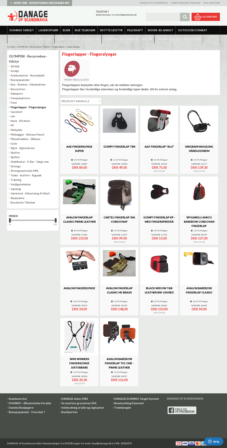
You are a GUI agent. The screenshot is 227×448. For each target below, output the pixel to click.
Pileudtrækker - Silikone (25, 139)
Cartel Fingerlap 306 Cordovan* (119, 219)
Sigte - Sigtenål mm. (23, 148)
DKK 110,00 (159, 171)
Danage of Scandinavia (154, 2)
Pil (12, 125)
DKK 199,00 (199, 171)
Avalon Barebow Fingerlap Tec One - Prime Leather (119, 363)
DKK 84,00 (79, 167)
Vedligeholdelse (21, 184)
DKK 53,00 (159, 238)
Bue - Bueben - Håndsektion (28, 84)
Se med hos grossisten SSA (78, 403)
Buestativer (18, 89)
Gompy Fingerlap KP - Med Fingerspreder (159, 219)
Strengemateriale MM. (25, 170)
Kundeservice (18, 398)
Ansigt (15, 70)
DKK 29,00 (79, 384)
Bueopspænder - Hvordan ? (27, 412)
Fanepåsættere (20, 98)
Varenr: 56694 (199, 305)
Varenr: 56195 (119, 305)
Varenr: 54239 (199, 235)
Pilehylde (16, 129)
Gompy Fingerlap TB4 (119, 146)
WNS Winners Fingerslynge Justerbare (79, 363)
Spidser (15, 157)
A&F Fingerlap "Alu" (159, 146)
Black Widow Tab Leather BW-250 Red (159, 290)
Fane (14, 102)
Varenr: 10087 (79, 164)
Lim (13, 116)
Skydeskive (17, 198)
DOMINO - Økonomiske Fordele (30, 403)
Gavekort (17, 111)
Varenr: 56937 (119, 376)
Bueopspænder (20, 79)
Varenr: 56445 (159, 305)
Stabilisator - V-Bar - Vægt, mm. (30, 161)
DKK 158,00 (119, 242)
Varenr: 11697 (119, 235)
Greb (14, 143)
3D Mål (15, 66)
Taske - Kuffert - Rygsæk (26, 175)
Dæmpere (17, 93)
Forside (11, 46)
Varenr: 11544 (79, 235)
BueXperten (69, 412)
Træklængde (122, 407)
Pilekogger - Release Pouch (27, 134)
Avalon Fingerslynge (79, 288)
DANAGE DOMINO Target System (136, 398)
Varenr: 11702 (159, 235)
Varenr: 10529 (159, 164)
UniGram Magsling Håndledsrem (199, 148)
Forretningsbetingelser (185, 2)
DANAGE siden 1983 (74, 398)
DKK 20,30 (79, 380)
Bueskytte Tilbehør (23, 202)
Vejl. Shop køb (211, 2)
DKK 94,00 (199, 309)
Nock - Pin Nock (20, 120)
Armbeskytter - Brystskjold (27, 75)
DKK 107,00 (199, 238)
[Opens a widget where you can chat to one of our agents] (213, 441)
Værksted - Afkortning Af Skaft (30, 193)
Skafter (15, 152)
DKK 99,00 (119, 238)
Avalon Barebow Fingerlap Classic (199, 290)
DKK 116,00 (119, 380)
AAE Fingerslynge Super (79, 148)
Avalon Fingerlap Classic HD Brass (119, 290)
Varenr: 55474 (79, 305)
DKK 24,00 (79, 309)
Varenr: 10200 (119, 164)
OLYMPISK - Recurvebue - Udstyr (33, 46)
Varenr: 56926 (79, 376)
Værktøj (16, 189)
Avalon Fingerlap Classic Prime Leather (79, 219)
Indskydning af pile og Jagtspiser (82, 407)
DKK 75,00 (159, 167)
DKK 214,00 (199, 242)
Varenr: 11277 (199, 164)
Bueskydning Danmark (129, 403)
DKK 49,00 (119, 167)
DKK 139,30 (199, 167)
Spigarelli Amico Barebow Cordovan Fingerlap (199, 221)
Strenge (16, 166)
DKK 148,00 (119, 309)
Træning (16, 179)
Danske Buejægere (21, 407)
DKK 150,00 (159, 309)
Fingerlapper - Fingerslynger (66, 46)
